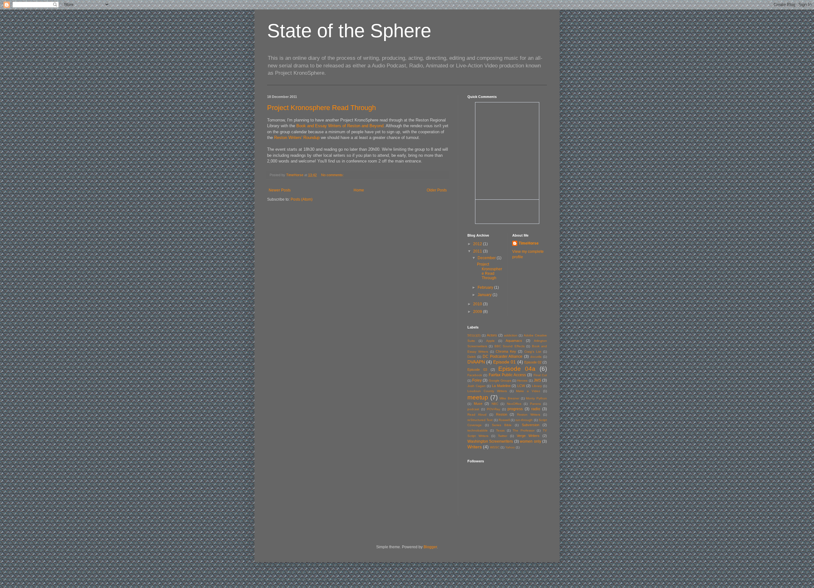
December (487, 258)
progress (515, 409)
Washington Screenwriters (490, 441)
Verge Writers (528, 436)
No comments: (333, 175)
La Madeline (501, 386)
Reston (501, 414)
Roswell (504, 420)
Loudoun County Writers (487, 391)
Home (359, 190)
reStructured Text (480, 420)
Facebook (474, 375)
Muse (478, 403)
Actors (492, 335)
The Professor (524, 430)
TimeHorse (529, 243)
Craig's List (532, 351)
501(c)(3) (473, 335)
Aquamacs (514, 340)
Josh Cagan (476, 386)
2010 (478, 304)
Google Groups (500, 380)
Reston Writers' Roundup (297, 137)
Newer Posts (280, 190)
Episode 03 (477, 369)
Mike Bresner (509, 398)
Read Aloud (476, 414)
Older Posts (437, 190)
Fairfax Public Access (507, 375)
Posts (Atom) (302, 199)
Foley (477, 380)
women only (530, 441)
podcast (473, 409)
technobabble (477, 430)
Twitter (502, 436)
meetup (477, 397)
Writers (474, 446)
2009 (478, 311)
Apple (490, 340)
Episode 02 (533, 362)
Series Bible (502, 425)
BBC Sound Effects (509, 346)
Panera (535, 403)
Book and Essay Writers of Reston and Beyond (339, 125)
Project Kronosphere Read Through (321, 108)
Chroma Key (506, 351)
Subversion (530, 425)
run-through (524, 420)
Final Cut (540, 375)
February (486, 287)
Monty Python (536, 398)
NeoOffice (514, 403)
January (485, 295)
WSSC (495, 447)
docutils (536, 356)
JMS (537, 380)
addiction (510, 335)
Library (537, 386)
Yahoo (510, 447)
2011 (478, 251)
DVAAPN (476, 361)
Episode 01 (504, 361)
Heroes (522, 380)
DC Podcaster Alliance (503, 356)
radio (535, 409)
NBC (495, 403)
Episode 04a (516, 368)
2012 (478, 244)
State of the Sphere (349, 30)
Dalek (471, 356)
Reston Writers (528, 414)
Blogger (430, 547)
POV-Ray (493, 409)
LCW (521, 386)
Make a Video (528, 391)
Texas (500, 430)
